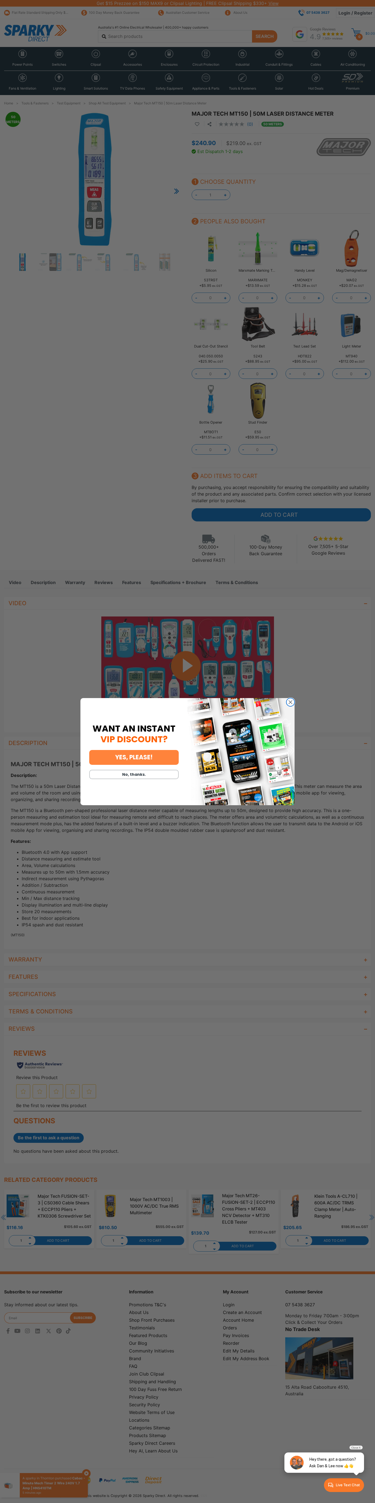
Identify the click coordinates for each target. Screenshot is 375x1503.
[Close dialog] (290, 702)
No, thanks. (134, 774)
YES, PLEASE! (134, 757)
